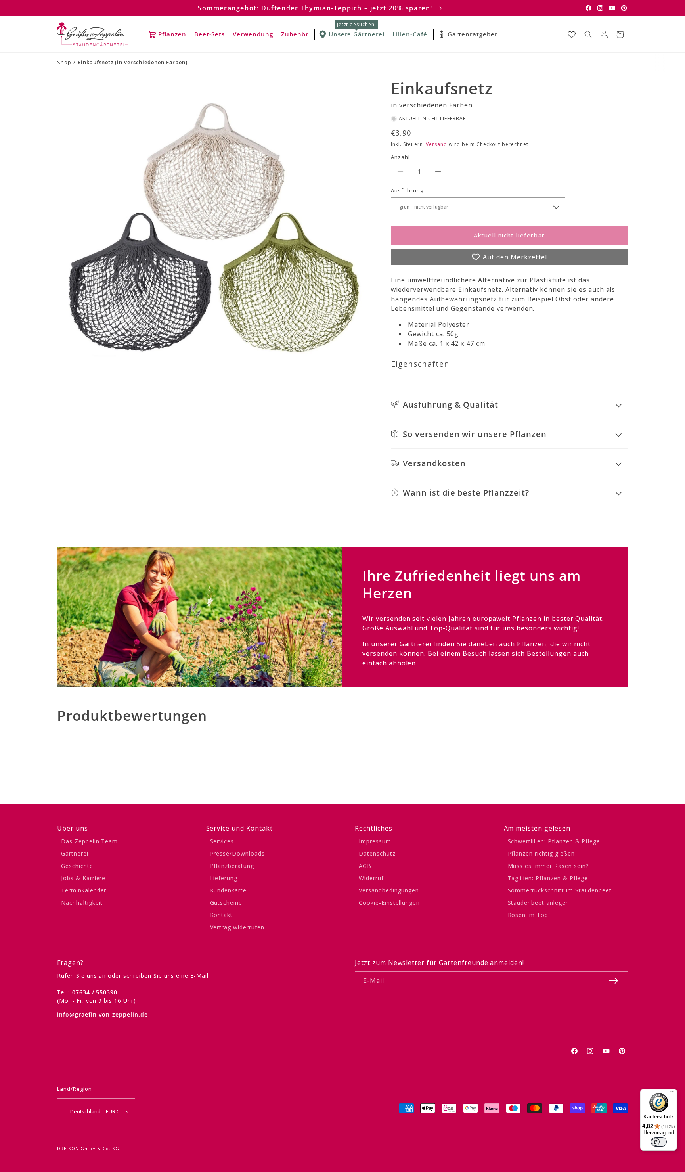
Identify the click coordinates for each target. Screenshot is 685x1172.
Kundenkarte (228, 890)
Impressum (375, 841)
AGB (365, 865)
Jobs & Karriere (83, 878)
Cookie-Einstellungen (389, 902)
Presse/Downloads (237, 853)
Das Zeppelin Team (89, 841)
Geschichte (77, 865)
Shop (64, 62)
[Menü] (672, 1093)
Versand (436, 144)
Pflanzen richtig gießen (541, 853)
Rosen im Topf (529, 915)
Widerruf (371, 878)
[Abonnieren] (614, 980)
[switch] (659, 1142)
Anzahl (400, 157)
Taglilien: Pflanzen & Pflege (548, 878)
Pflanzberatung (232, 865)
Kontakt (221, 915)
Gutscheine (226, 902)
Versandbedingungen (389, 890)
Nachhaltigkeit (82, 902)
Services (222, 841)
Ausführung (407, 190)
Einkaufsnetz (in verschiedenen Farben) (133, 62)
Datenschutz (377, 853)
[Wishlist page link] (572, 34)
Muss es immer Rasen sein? (548, 865)
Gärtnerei (74, 853)
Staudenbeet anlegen (538, 902)
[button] (588, 34)
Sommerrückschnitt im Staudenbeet (560, 890)
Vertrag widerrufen (237, 927)
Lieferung (224, 878)
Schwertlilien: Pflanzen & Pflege (554, 841)
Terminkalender (83, 890)
